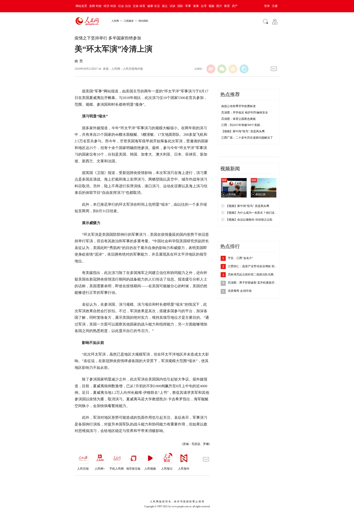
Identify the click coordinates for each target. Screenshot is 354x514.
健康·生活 (153, 6)
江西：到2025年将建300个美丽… (242, 125)
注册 (275, 6)
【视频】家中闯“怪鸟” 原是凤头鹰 (243, 131)
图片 (219, 6)
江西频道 (129, 20)
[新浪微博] (210, 68)
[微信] (221, 68)
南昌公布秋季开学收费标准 (238, 106)
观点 (165, 6)
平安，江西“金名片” (240, 258)
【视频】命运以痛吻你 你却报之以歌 (249, 219)
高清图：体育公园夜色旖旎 (238, 118)
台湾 (203, 6)
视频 (211, 6)
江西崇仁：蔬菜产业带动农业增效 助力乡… (255, 266)
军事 (188, 6)
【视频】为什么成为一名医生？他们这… (251, 212)
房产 (235, 6)
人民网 (115, 20)
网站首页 (81, 6)
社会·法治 (124, 6)
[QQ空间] (232, 68)
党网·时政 (95, 6)
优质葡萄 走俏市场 (240, 290)
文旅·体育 (139, 6)
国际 (180, 6)
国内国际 (143, 20)
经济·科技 (110, 6)
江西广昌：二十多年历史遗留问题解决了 (247, 137)
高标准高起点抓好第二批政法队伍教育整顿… (256, 274)
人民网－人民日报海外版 (127, 68)
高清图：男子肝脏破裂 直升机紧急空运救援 (255, 282)
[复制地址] (243, 68)
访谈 (172, 6)
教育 (227, 6)
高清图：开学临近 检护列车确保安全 (244, 112)
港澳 (196, 6)
